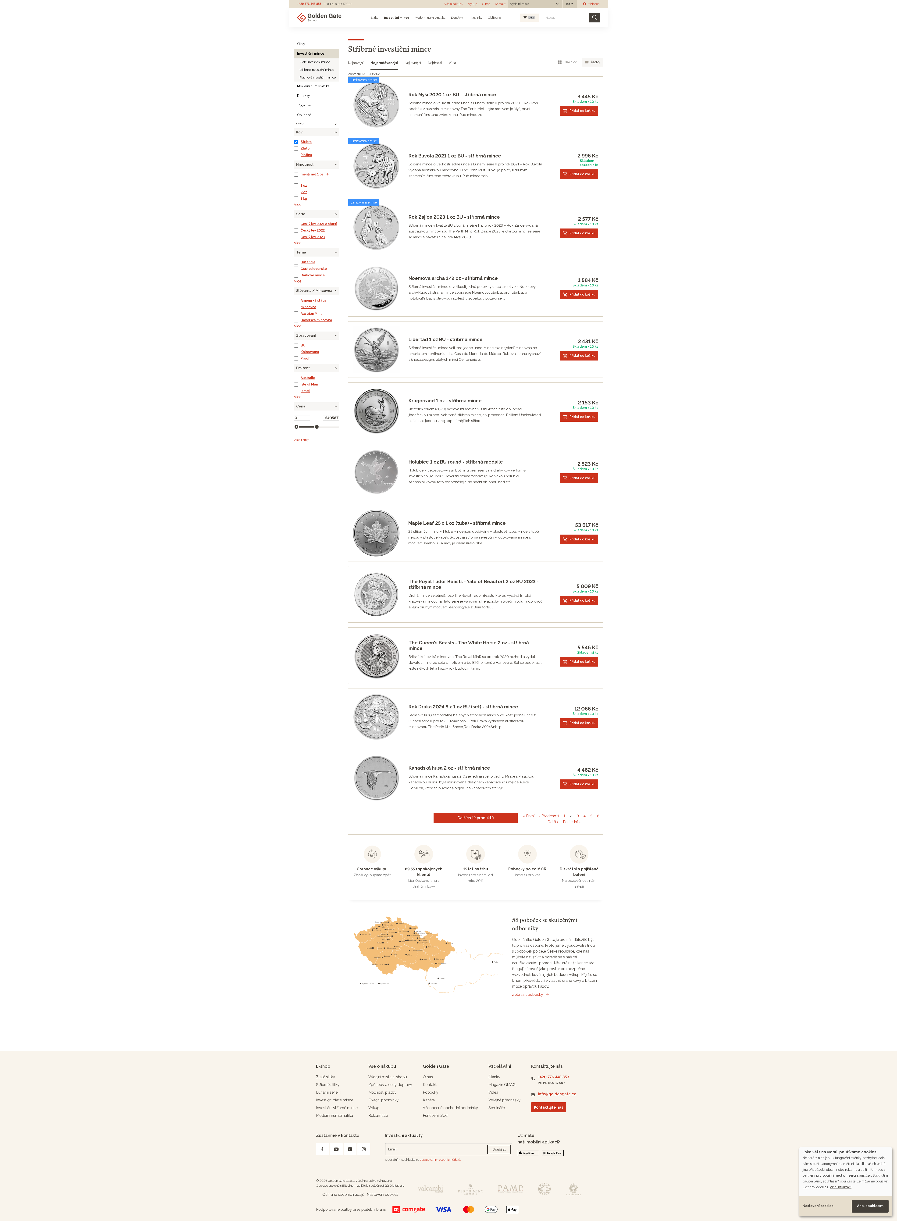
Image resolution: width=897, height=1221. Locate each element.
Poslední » (572, 822)
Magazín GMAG (502, 1084)
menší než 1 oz (312, 174)
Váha (452, 63)
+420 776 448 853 (309, 4)
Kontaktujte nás (548, 1107)
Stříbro (306, 142)
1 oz (304, 185)
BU (303, 345)
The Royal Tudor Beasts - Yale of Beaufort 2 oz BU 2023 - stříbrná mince (474, 584)
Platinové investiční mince (317, 77)
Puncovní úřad (435, 1115)
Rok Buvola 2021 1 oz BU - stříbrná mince (455, 156)
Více (297, 204)
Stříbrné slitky (327, 1084)
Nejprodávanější (384, 63)
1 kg (304, 198)
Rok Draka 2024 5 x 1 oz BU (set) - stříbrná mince (463, 707)
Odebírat (498, 1149)
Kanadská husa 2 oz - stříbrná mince (449, 768)
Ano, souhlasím (870, 1206)
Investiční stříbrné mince (337, 1108)
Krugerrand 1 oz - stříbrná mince (445, 400)
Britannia (308, 262)
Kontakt (500, 4)
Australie (308, 378)
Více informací (840, 1187)
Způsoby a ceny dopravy (390, 1084)
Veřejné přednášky (504, 1100)
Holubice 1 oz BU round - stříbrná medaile (456, 462)
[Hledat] (594, 17)
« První (528, 816)
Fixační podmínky (383, 1100)
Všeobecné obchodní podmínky (450, 1108)
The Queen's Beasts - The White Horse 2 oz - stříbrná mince (469, 645)
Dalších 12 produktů (476, 818)
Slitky (374, 17)
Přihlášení (593, 4)
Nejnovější (355, 63)
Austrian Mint (311, 313)
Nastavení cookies (818, 1206)
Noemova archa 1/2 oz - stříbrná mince (453, 278)
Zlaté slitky (325, 1077)
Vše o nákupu (453, 4)
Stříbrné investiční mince (316, 69)
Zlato (305, 148)
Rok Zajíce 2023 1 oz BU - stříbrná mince (454, 217)
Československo (314, 269)
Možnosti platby (382, 1092)
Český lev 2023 (313, 237)
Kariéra (429, 1100)
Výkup (472, 4)
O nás (486, 4)
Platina (306, 155)
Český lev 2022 (313, 230)
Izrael (305, 391)
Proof (305, 358)
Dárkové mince (313, 275)
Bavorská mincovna (316, 320)
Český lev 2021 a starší (319, 224)
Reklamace (378, 1115)
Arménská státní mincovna (314, 304)
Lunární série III (328, 1092)
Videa (493, 1092)
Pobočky (430, 1092)
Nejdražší (435, 63)
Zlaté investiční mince (314, 62)
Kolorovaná (310, 352)
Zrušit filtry (301, 440)
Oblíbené (494, 17)
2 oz (304, 192)
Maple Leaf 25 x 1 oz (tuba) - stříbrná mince (457, 523)
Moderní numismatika (430, 17)
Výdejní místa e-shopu (387, 1077)
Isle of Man (309, 384)
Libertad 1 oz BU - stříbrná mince (446, 339)
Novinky (476, 17)
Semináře (496, 1108)
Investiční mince (396, 17)
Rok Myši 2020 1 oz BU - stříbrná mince (452, 94)
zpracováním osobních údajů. (440, 1159)
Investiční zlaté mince (334, 1100)
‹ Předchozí (549, 816)
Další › (553, 822)
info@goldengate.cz (557, 1094)
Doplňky (457, 17)
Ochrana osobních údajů (343, 1194)
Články (494, 1077)
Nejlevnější (413, 63)
